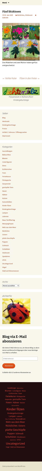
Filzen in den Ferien (30, 78)
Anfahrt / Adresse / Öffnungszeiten (14, 132)
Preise (4, 129)
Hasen (4, 191)
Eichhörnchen (7, 169)
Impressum (6, 136)
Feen (4, 173)
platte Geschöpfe (8, 238)
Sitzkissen (28, 15)
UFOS (4, 260)
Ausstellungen (7, 151)
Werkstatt (5, 121)
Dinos (4, 166)
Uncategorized (7, 264)
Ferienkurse (6, 176)
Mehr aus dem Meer (9, 227)
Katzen (4, 198)
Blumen (4, 158)
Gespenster (6, 184)
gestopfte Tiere (7, 187)
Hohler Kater (9, 78)
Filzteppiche (6, 180)
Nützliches (20, 15)
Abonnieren (9, 366)
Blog (3, 118)
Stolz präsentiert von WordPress (13, 466)
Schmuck (5, 245)
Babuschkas (6, 155)
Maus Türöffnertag (8, 220)
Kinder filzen (6, 205)
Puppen (5, 242)
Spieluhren (6, 256)
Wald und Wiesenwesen (10, 271)
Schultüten (6, 249)
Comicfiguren (7, 162)
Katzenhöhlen (7, 202)
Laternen (5, 216)
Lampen (5, 213)
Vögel (4, 267)
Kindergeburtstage (9, 125)
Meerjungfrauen (7, 224)
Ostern (4, 235)
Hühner (4, 195)
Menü (4, 2)
